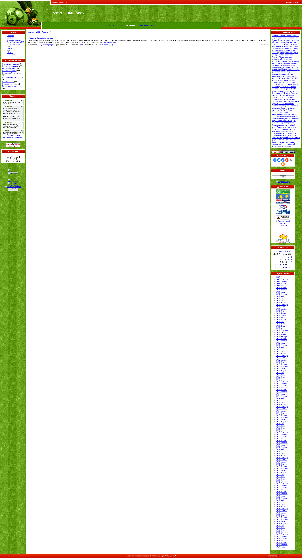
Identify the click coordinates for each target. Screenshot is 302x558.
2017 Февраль (281, 468)
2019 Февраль (281, 519)
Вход (153, 25)
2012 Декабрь (281, 362)
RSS (300, 2)
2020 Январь (281, 543)
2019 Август (281, 532)
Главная (111, 25)
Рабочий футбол (8, 68)
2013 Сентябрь (282, 381)
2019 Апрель (281, 523)
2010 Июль (280, 300)
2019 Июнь (280, 528)
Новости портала (9, 71)
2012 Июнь (280, 349)
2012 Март (280, 343)
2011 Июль (280, 326)
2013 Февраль (281, 366)
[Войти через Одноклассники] (283, 164)
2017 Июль (280, 479)
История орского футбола (12, 77)
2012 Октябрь (281, 358)
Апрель (45, 32)
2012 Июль (280, 351)
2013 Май (280, 373)
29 (286, 267)
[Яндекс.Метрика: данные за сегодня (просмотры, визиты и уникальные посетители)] (13, 171)
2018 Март (280, 496)
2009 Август (281, 277)
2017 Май (280, 475)
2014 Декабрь (281, 413)
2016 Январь (281, 441)
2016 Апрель (281, 447)
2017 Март (280, 470)
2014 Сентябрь (282, 407)
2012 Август (281, 354)
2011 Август (281, 328)
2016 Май (280, 449)
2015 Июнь (280, 426)
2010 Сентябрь (282, 305)
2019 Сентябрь (282, 534)
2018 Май (280, 500)
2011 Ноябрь (281, 334)
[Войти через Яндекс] (287, 160)
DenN (81, 45)
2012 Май (280, 347)
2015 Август (281, 430)
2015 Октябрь (281, 434)
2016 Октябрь (281, 460)
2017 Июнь (280, 477)
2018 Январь (281, 492)
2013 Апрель (281, 371)
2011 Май (280, 322)
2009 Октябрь (281, 281)
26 (278, 267)
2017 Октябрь (281, 485)
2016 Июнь (280, 451)
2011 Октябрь (281, 332)
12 (278, 262)
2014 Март (280, 394)
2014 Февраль (281, 392)
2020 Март (280, 547)
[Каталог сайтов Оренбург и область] (13, 192)
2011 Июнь (280, 324)
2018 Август (281, 506)
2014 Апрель (281, 396)
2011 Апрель (281, 320)
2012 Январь (281, 339)
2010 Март (280, 292)
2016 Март (280, 445)
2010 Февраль (281, 290)
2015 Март (280, 419)
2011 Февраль (281, 315)
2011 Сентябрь (282, 330)
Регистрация (143, 25)
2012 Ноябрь (281, 360)
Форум (120, 25)
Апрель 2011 (283, 251)
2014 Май (280, 398)
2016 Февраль (281, 443)
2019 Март (280, 521)
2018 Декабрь (281, 515)
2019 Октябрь (281, 536)
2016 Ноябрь (281, 462)
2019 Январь (281, 517)
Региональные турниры (11, 86)
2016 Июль (280, 453)
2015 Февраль (281, 417)
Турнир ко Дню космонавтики (40, 38)
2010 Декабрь (281, 311)
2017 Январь (281, 466)
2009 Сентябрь (282, 279)
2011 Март (280, 317)
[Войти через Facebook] (283, 160)
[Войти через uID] (275, 160)
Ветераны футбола (9, 84)
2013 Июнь (280, 375)
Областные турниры (10, 64)
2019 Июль (280, 530)
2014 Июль (280, 402)
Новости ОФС (8, 82)
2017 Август (281, 481)
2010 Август (281, 303)
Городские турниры (10, 66)
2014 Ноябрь (281, 411)
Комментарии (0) (106, 45)
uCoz (279, 556)
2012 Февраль (281, 341)
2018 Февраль (281, 494)
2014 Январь (281, 390)
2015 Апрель (281, 422)
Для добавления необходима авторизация (13, 136)
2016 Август (281, 455)
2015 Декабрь (281, 439)
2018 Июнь (280, 502)
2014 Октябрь (281, 409)
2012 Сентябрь (282, 356)
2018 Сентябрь (282, 509)
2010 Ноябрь (281, 309)
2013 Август (281, 379)
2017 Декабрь (281, 489)
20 (280, 265)
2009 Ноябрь (281, 283)
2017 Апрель (281, 472)
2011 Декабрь (281, 337)
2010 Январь (281, 288)
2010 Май (280, 296)
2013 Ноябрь (281, 385)
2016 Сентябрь (282, 458)
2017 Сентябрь (282, 483)
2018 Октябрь (281, 511)
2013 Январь (281, 364)
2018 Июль (280, 504)
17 (291, 262)
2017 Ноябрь (281, 487)
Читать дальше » (110, 42)
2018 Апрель (281, 498)
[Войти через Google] (291, 160)
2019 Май (280, 526)
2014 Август (281, 405)
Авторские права (7, 556)
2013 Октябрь (281, 383)
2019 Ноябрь (281, 538)
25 (275, 267)
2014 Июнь (280, 400)
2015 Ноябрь (281, 436)
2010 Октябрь (281, 307)
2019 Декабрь (281, 540)
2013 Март (280, 368)
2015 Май (280, 424)
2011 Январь (281, 313)
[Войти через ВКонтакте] (279, 160)
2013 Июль (280, 377)
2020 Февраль (281, 545)
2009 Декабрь (281, 286)
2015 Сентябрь (282, 432)
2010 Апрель (281, 294)
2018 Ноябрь (281, 513)
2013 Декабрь (281, 388)
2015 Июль (280, 428)
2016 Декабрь (281, 464)
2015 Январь (281, 415)
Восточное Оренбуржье (11, 73)
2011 (38, 32)
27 (280, 267)
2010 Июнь (280, 298)
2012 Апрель (281, 345)
